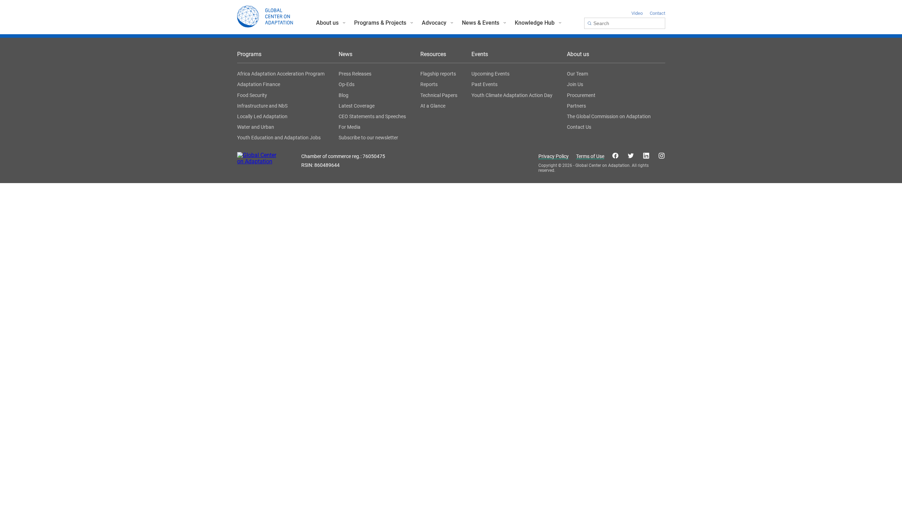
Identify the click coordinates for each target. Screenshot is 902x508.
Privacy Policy (553, 156)
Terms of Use (590, 156)
